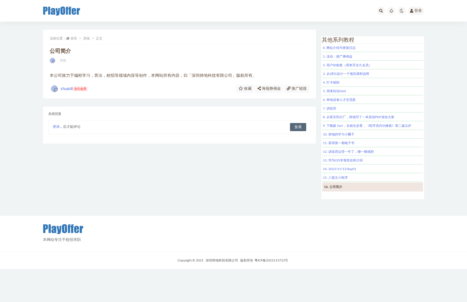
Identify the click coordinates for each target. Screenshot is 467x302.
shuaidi (73, 89)
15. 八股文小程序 (335, 177)
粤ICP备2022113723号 (271, 260)
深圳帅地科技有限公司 (222, 260)
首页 (74, 38)
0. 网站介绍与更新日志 (339, 47)
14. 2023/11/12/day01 (339, 169)
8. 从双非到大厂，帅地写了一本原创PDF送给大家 (358, 117)
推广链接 (299, 89)
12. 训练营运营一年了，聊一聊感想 (348, 151)
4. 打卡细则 (331, 82)
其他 (86, 38)
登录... (57, 127)
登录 (418, 11)
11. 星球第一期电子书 (338, 143)
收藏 (247, 89)
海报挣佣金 (271, 89)
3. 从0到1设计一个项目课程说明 (346, 73)
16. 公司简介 (333, 186)
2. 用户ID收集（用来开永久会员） (347, 65)
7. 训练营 (329, 108)
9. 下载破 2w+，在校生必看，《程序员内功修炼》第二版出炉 (367, 125)
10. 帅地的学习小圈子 (338, 134)
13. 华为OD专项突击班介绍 (343, 160)
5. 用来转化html (334, 91)
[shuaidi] (53, 60)
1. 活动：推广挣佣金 (337, 56)
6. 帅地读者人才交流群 (339, 99)
